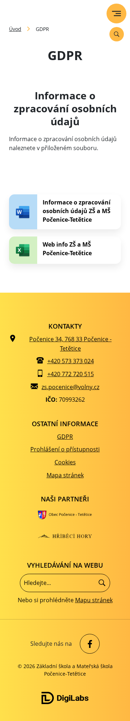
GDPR (65, 437)
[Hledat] (102, 582)
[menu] (116, 13)
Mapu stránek (94, 600)
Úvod (15, 29)
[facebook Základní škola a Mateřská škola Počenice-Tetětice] (88, 644)
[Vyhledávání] (116, 34)
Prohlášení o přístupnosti (65, 449)
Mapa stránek (65, 475)
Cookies (65, 462)
